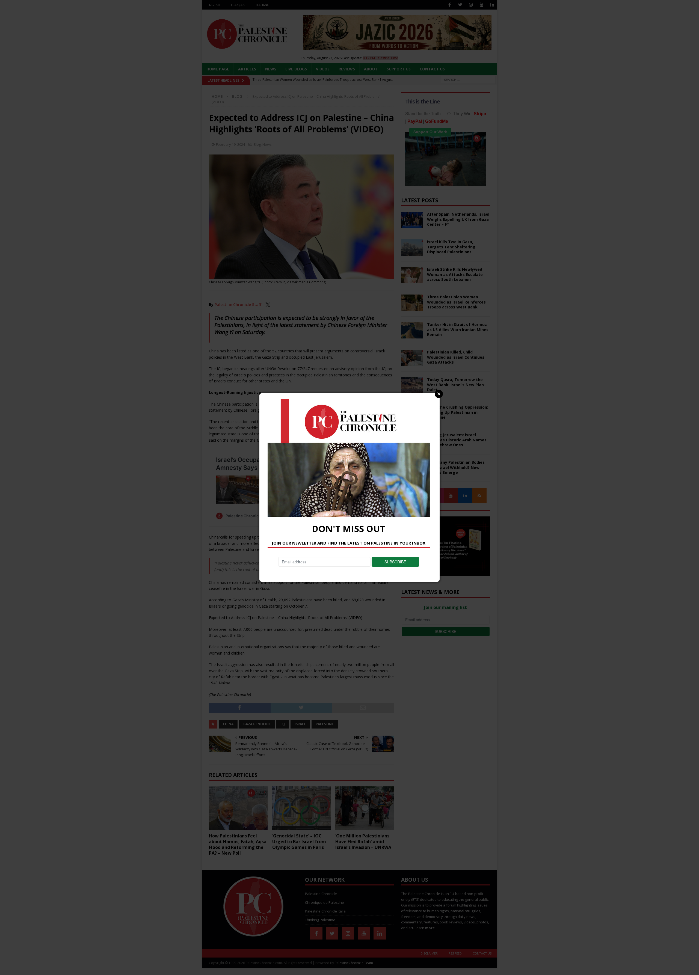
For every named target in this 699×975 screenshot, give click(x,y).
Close (439, 394)
